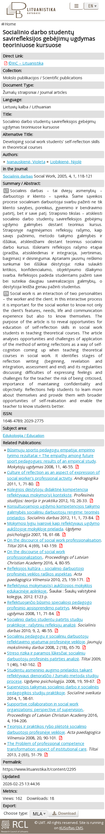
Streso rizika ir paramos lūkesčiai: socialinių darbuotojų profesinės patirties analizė (46, 655)
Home (10, 24)
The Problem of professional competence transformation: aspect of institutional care (47, 746)
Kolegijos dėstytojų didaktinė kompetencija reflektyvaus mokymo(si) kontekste (47, 492)
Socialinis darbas (18, 176)
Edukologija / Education (23, 435)
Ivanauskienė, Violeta (26, 161)
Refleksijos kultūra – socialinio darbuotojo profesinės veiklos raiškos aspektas (45, 571)
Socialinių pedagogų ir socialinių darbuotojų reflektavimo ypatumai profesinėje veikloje (47, 638)
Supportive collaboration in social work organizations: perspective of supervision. (45, 706)
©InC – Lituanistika (25, 63)
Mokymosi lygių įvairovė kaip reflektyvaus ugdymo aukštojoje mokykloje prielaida (53, 526)
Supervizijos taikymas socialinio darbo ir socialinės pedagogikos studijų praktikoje (53, 689)
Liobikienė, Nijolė (65, 161)
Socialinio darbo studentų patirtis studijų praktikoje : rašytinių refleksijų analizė (45, 622)
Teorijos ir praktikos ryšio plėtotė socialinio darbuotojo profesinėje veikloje (47, 729)
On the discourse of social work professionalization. (36, 554)
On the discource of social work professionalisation (54, 540)
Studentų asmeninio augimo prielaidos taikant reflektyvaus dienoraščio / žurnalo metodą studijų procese (53, 675)
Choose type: (16, 813)
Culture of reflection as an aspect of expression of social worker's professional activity (53, 475)
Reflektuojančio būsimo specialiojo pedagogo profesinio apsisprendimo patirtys (49, 605)
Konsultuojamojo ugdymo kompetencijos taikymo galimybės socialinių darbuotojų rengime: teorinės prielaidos (53, 512)
